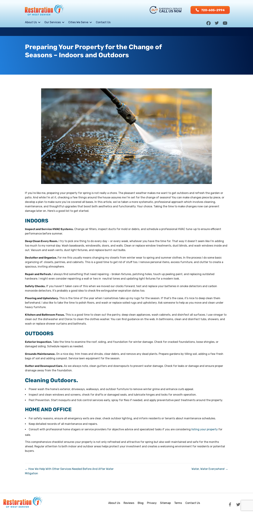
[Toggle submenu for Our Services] (63, 22)
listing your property (204, 429)
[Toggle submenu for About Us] (39, 22)
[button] (210, 10)
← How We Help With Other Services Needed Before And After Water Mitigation (69, 471)
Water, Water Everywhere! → (210, 469)
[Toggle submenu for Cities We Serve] (91, 22)
